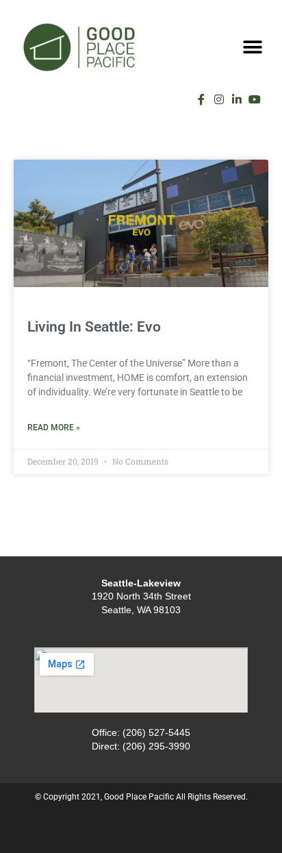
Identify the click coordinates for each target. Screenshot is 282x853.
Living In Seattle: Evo (94, 327)
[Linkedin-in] (236, 99)
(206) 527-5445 (156, 732)
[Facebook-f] (201, 99)
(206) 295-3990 (156, 746)
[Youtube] (254, 99)
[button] (253, 47)
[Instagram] (219, 99)
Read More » (53, 427)
